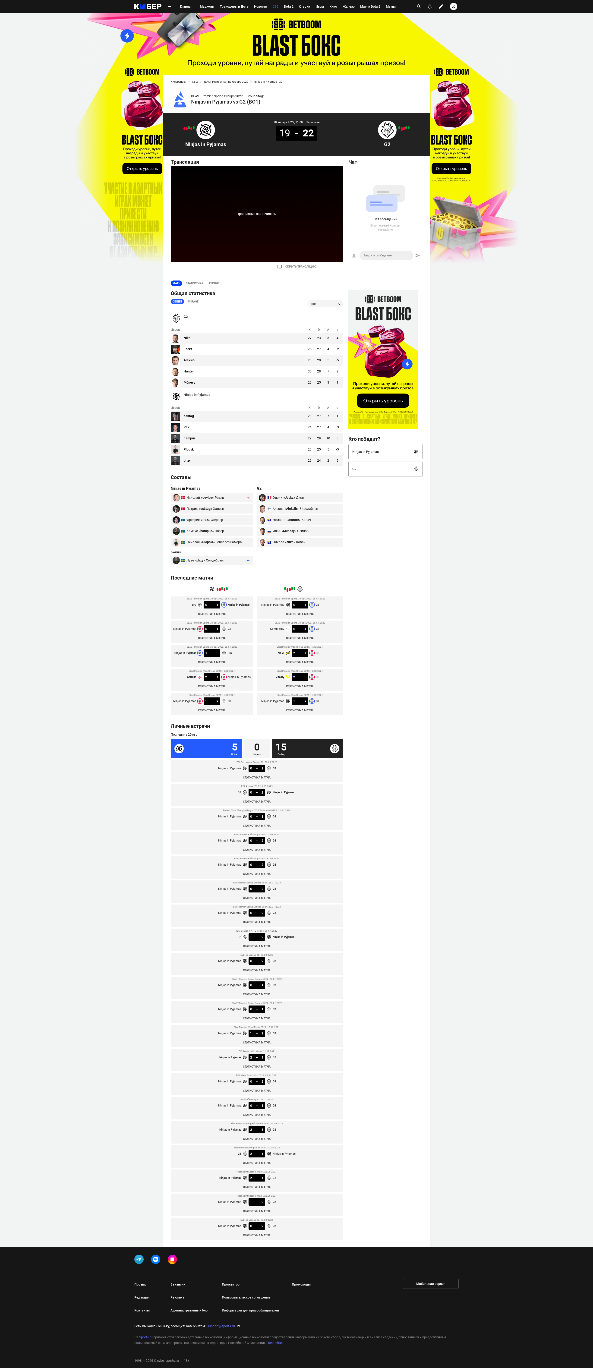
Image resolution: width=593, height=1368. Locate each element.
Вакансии (177, 1284)
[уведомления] (429, 6)
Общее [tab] (177, 301)
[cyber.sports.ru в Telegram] (139, 1260)
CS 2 (195, 81)
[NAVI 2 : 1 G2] (404, 128)
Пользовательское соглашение (246, 1297)
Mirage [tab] (193, 301)
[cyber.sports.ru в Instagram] (173, 1260)
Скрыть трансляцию (300, 266)
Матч (176, 283)
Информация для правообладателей (250, 1310)
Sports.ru (146, 1337)
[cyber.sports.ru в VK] (156, 1260)
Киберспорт (178, 81)
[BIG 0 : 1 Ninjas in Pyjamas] (194, 127)
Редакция (142, 1297)
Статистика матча (212, 614)
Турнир (214, 283)
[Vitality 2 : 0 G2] (402, 129)
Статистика (194, 283)
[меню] (170, 6)
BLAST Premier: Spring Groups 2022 (225, 81)
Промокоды (301, 1284)
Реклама (177, 1297)
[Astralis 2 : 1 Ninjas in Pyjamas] (187, 128)
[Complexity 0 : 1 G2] (406, 127)
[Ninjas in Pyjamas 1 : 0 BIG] (189, 127)
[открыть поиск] (419, 6)
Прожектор (231, 1284)
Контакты (142, 1310)
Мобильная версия (430, 1284)
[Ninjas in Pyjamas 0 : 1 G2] (191, 128)
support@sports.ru (221, 1326)
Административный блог (189, 1310)
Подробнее (275, 1343)
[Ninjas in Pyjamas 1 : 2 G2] (184, 128)
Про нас (140, 1284)
